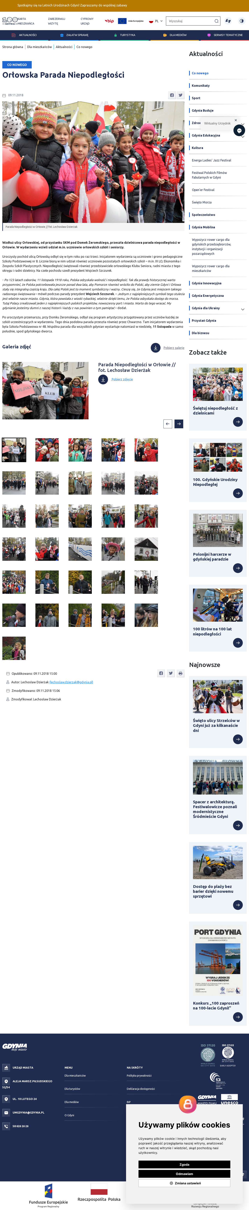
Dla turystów (72, 1088)
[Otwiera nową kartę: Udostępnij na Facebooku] (172, 95)
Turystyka (127, 35)
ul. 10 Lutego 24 (24, 1098)
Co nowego (84, 47)
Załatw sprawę (77, 35)
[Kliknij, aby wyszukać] (216, 20)
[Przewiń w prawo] (178, 423)
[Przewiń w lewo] (167, 423)
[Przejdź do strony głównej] (10, 21)
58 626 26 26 (20, 1126)
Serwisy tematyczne (228, 35)
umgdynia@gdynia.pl (28, 1112)
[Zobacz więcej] (218, 422)
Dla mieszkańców (39, 47)
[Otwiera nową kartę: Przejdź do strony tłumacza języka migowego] (228, 21)
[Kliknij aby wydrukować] (180, 673)
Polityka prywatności (139, 1075)
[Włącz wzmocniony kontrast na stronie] (242, 21)
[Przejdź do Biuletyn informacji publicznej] (109, 20)
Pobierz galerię (174, 348)
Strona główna (12, 47)
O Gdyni (69, 1115)
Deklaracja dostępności (141, 1088)
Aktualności (27, 35)
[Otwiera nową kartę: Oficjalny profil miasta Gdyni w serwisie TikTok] (243, 1174)
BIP (129, 1102)
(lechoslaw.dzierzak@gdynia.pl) (71, 682)
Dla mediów (178, 35)
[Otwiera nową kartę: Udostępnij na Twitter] (180, 95)
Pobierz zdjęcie (122, 379)
